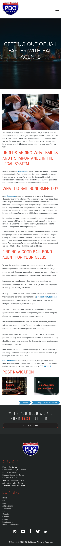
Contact (5, 519)
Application (6, 509)
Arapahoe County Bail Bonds (13, 486)
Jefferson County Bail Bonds (13, 480)
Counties (6, 514)
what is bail (22, 171)
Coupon (5, 517)
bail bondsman (10, 196)
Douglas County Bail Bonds (13, 475)
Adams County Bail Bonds (12, 483)
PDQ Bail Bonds (8, 360)
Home (4, 498)
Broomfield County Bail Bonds (14, 470)
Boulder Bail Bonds (9, 478)
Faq (3, 500)
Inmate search (7, 522)
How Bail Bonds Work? (11, 525)
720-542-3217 (45, 366)
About (4, 503)
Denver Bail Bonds (9, 467)
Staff (4, 511)
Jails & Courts (7, 506)
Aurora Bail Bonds (9, 472)
